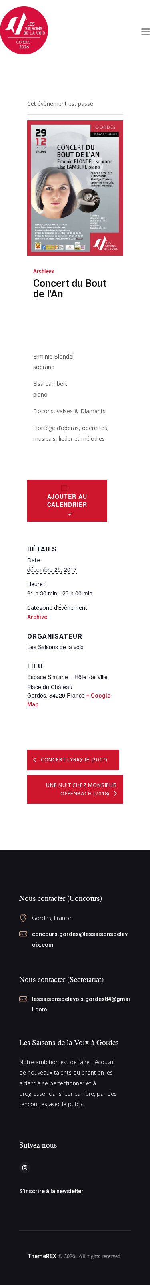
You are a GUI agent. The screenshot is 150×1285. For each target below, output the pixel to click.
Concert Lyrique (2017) (73, 759)
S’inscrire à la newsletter (51, 1191)
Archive (37, 617)
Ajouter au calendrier (67, 500)
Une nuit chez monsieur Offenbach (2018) (81, 789)
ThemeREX (42, 1256)
